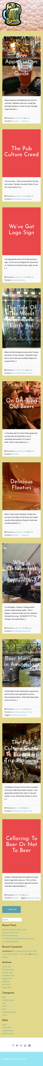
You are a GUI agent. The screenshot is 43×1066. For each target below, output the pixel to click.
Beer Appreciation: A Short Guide (14, 929)
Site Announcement (18, 280)
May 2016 (6, 981)
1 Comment (25, 121)
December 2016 (8, 970)
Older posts (11, 909)
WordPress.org (8, 1033)
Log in (4, 1024)
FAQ (16, 121)
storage (37, 898)
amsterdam (14, 715)
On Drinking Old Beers (10, 941)
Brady (28, 118)
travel (24, 715)
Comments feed (8, 1030)
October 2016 (7, 972)
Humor (29, 199)
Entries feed (6, 1027)
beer (20, 715)
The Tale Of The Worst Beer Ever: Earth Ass (18, 938)
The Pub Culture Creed (10, 932)
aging (28, 898)
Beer (13, 121)
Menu (37, 5)
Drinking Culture (21, 199)
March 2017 (6, 967)
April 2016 (6, 984)
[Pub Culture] (12, 25)
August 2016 (7, 978)
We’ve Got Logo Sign (10, 935)
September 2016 (8, 975)
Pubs (25, 811)
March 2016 (6, 987)
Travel (29, 373)
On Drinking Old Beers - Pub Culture (15, 954)
